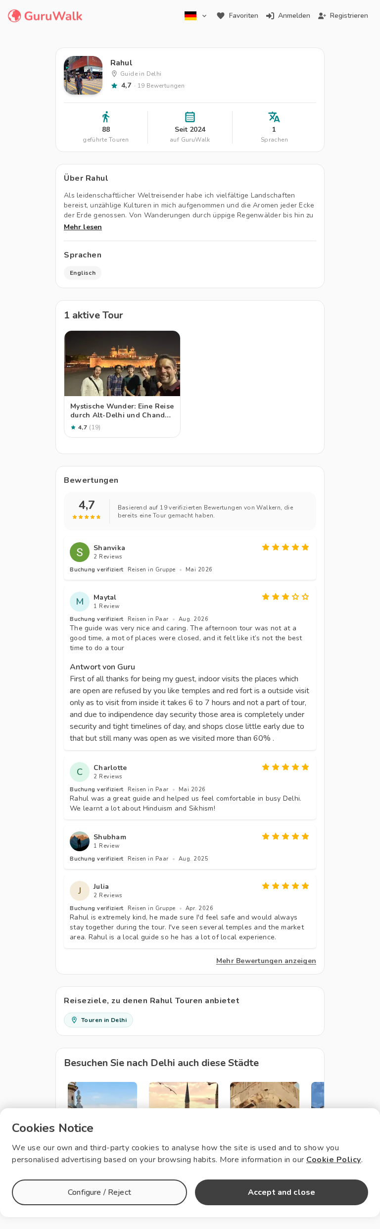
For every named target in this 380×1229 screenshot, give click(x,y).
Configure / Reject (99, 1192)
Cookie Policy (333, 1159)
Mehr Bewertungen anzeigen (266, 961)
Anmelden (294, 15)
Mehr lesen (83, 227)
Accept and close (281, 1192)
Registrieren (349, 15)
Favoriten (243, 15)
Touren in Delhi (104, 1020)
